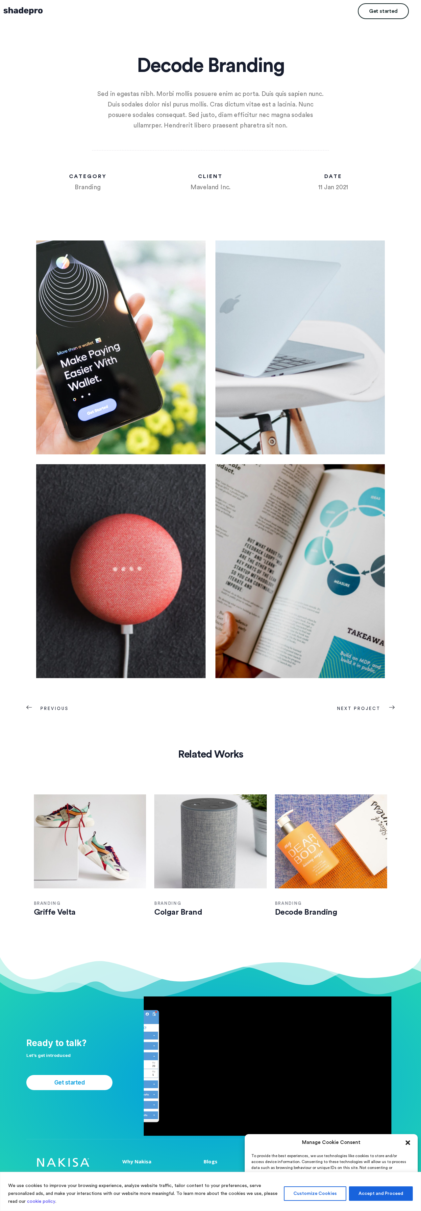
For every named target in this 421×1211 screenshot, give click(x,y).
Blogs (210, 1161)
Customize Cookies (315, 1193)
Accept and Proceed (381, 1193)
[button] (408, 1142)
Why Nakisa (136, 1161)
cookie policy (41, 1201)
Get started (383, 11)
